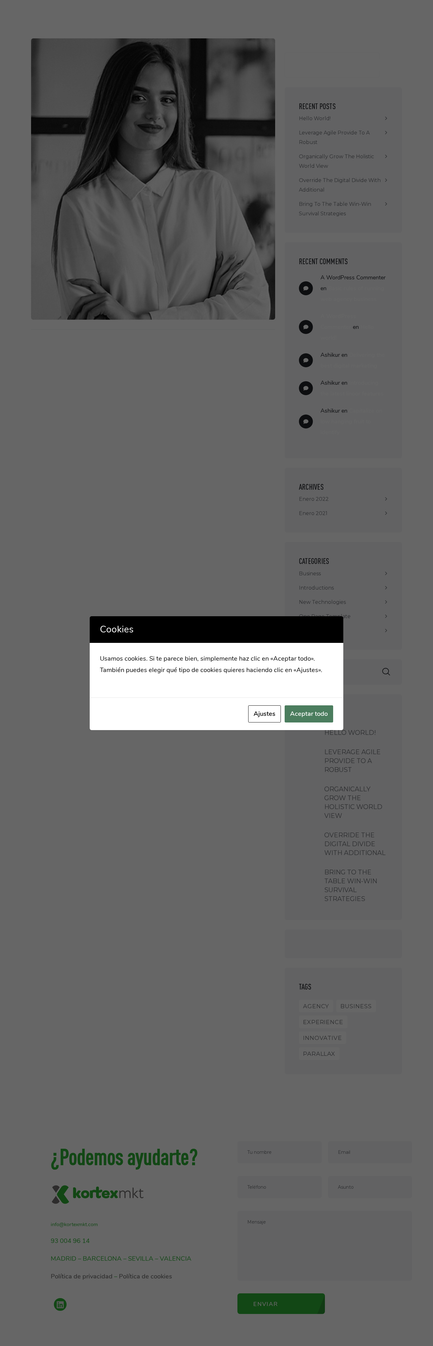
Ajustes (264, 713)
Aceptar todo (309, 713)
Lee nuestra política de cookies (144, 681)
